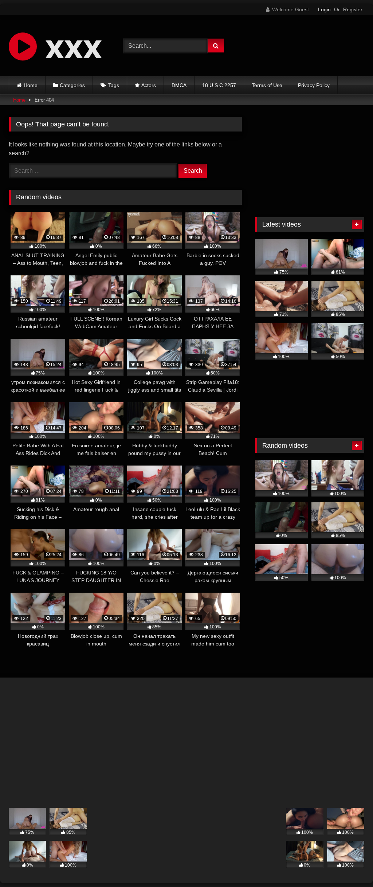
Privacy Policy (314, 85)
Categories (72, 85)
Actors (148, 85)
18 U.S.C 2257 (219, 85)
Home (31, 85)
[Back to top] (350, 865)
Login (324, 9)
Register (352, 9)
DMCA (179, 85)
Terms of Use (267, 85)
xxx (69, 45)
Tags (113, 85)
